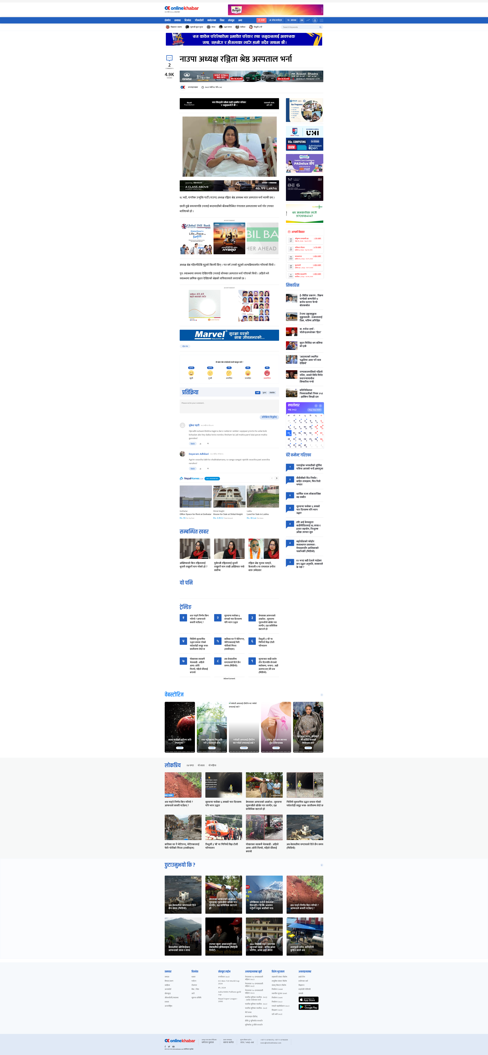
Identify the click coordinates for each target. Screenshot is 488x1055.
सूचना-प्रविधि (196, 997)
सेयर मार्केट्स (277, 20)
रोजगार (194, 985)
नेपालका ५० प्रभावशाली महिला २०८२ (254, 978)
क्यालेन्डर (294, 405)
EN (302, 20)
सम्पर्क (301, 993)
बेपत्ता (213, 27)
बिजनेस (188, 20)
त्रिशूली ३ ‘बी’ (258, 27)
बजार (193, 977)
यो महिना (212, 765)
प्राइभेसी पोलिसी (305, 989)
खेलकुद (231, 20)
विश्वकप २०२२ (277, 1010)
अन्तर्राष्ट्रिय (168, 1006)
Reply (193, 443)
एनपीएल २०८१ (224, 977)
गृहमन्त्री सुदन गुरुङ (196, 27)
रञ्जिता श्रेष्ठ (185, 346)
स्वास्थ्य (293, 20)
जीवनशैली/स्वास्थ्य (171, 997)
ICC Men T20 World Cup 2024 (228, 982)
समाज (167, 977)
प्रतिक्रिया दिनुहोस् (269, 417)
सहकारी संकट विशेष (279, 977)
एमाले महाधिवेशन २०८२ (280, 1006)
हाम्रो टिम (302, 977)
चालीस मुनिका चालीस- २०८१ (256, 1008)
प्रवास (167, 1002)
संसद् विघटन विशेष (279, 985)
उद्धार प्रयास (228, 27)
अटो (193, 993)
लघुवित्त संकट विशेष (279, 981)
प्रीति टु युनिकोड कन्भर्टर (254, 1021)
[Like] (200, 443)
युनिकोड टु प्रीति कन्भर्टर (254, 1025)
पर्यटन (194, 981)
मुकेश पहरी (194, 425)
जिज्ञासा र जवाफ (176, 27)
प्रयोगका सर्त (303, 981)
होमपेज (168, 20)
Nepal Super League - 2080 (228, 1000)
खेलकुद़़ (168, 993)
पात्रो (263, 20)
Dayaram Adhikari (199, 454)
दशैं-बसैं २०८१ (277, 1014)
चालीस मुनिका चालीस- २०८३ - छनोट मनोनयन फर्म (256, 998)
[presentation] (272, 478)
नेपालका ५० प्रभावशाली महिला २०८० (254, 992)
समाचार (177, 20)
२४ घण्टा (190, 765)
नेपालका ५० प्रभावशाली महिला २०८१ (254, 985)
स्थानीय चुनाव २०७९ (279, 993)
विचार (222, 20)
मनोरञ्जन (211, 20)
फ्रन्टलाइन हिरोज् (251, 1016)
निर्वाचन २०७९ (277, 997)
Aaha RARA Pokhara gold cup (229, 993)
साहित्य (167, 985)
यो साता (201, 765)
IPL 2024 (222, 988)
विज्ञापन (301, 985)
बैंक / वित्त (195, 989)
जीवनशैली (199, 20)
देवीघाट (242, 27)
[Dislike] (208, 443)
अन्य (240, 20)
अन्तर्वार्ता (168, 989)
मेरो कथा (248, 1012)
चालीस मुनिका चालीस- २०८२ (256, 1004)
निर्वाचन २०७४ (277, 989)
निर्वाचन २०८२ (277, 1002)
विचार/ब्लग (169, 981)
